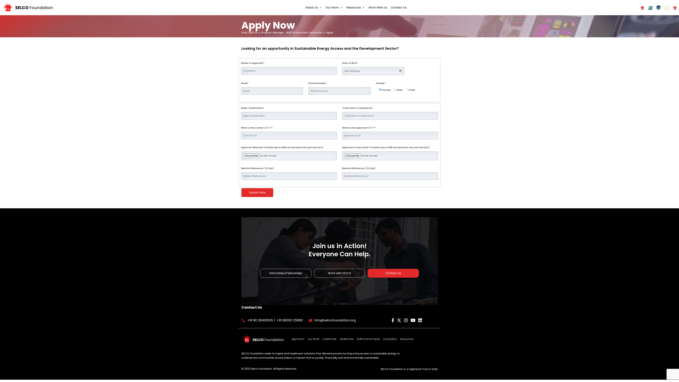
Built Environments (368, 339)
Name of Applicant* (253, 63)
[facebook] (393, 320)
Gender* (381, 83)
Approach (298, 339)
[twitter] (399, 320)
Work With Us (377, 7)
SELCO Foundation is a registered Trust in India (409, 369)
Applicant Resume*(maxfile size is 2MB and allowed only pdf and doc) (282, 147)
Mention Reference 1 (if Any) (257, 168)
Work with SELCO (339, 273)
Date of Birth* (350, 63)
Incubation (390, 339)
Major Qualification (252, 108)
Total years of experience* (357, 108)
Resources (353, 7)
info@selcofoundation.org (335, 320)
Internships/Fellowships (285, 273)
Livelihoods (329, 339)
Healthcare (347, 339)
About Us (311, 7)
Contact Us (399, 7)
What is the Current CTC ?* (257, 127)
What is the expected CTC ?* (359, 127)
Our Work (332, 7)
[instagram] (406, 320)
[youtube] (413, 320)
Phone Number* (317, 83)
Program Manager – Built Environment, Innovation (292, 32)
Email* (245, 83)
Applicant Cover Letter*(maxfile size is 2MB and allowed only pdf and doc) (386, 147)
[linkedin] (420, 320)
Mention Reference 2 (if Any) (358, 168)
